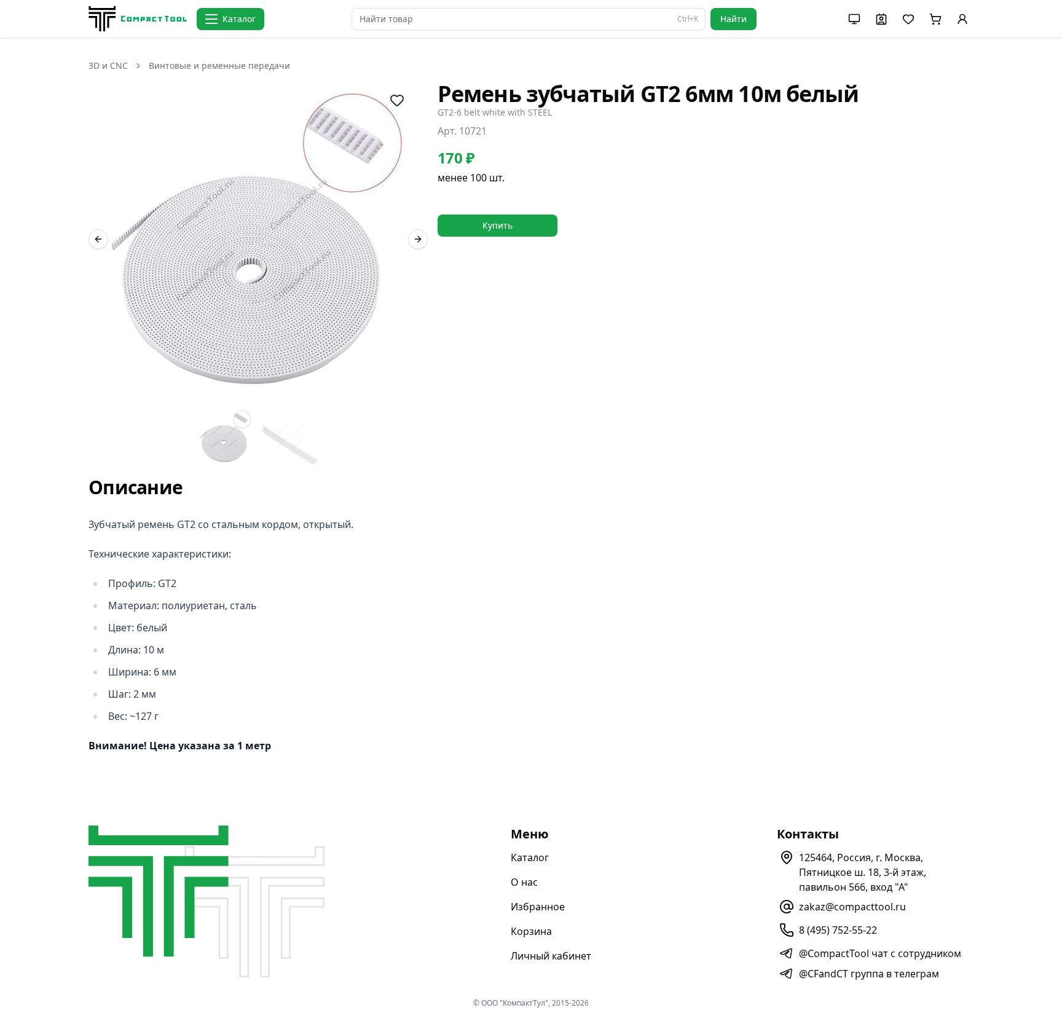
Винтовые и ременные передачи (219, 65)
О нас (524, 882)
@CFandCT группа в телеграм (869, 973)
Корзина (531, 931)
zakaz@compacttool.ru (852, 906)
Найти (733, 19)
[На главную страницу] (137, 18)
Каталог (530, 857)
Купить (497, 225)
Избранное (538, 906)
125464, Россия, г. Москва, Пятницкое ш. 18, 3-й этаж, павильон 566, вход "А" (862, 872)
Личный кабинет (551, 956)
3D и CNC (108, 65)
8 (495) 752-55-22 (838, 930)
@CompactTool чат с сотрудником (880, 953)
